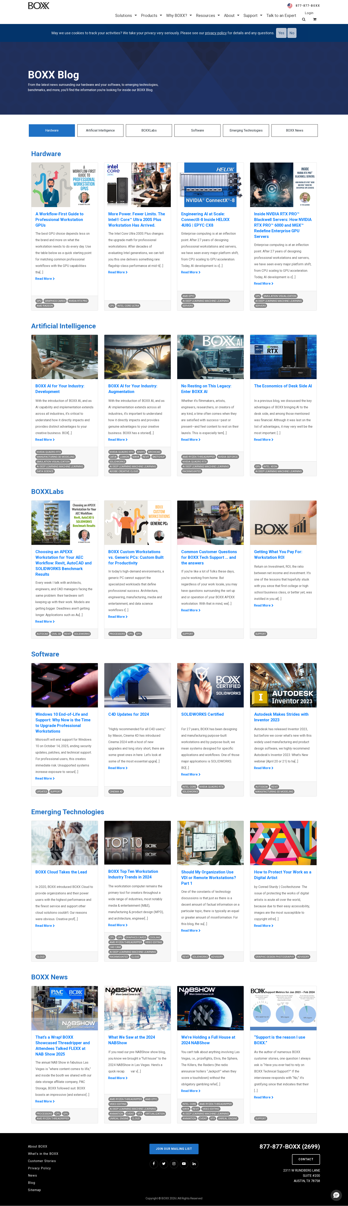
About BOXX (37, 1146)
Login (309, 13)
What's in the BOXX (43, 1154)
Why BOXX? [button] (177, 15)
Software (197, 130)
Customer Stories (42, 1161)
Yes (281, 33)
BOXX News (294, 130)
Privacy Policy (39, 1168)
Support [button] (251, 15)
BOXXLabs (149, 130)
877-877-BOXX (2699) (290, 1146)
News (32, 1175)
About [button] (230, 15)
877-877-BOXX (308, 5)
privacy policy (216, 33)
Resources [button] (206, 15)
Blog (31, 1183)
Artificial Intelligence (100, 130)
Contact (306, 1159)
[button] (336, 1195)
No (292, 33)
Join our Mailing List (174, 1148)
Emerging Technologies (246, 130)
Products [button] (149, 15)
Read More (44, 279)
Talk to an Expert (281, 15)
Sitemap (34, 1190)
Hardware (52, 130)
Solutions (124, 15)
